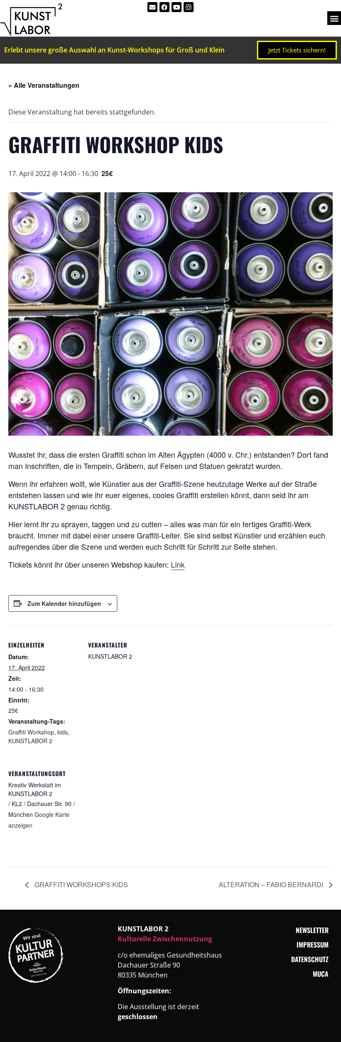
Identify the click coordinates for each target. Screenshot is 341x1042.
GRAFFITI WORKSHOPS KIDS (80, 884)
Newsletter (312, 930)
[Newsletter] (153, 7)
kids (62, 732)
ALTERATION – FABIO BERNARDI (272, 884)
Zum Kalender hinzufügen (64, 603)
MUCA (321, 974)
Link (178, 564)
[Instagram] (189, 7)
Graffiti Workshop (31, 732)
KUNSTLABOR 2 (30, 741)
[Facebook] (165, 7)
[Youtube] (177, 7)
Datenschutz (310, 959)
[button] (334, 18)
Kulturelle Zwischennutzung (165, 938)
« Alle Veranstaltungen (43, 85)
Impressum (313, 945)
